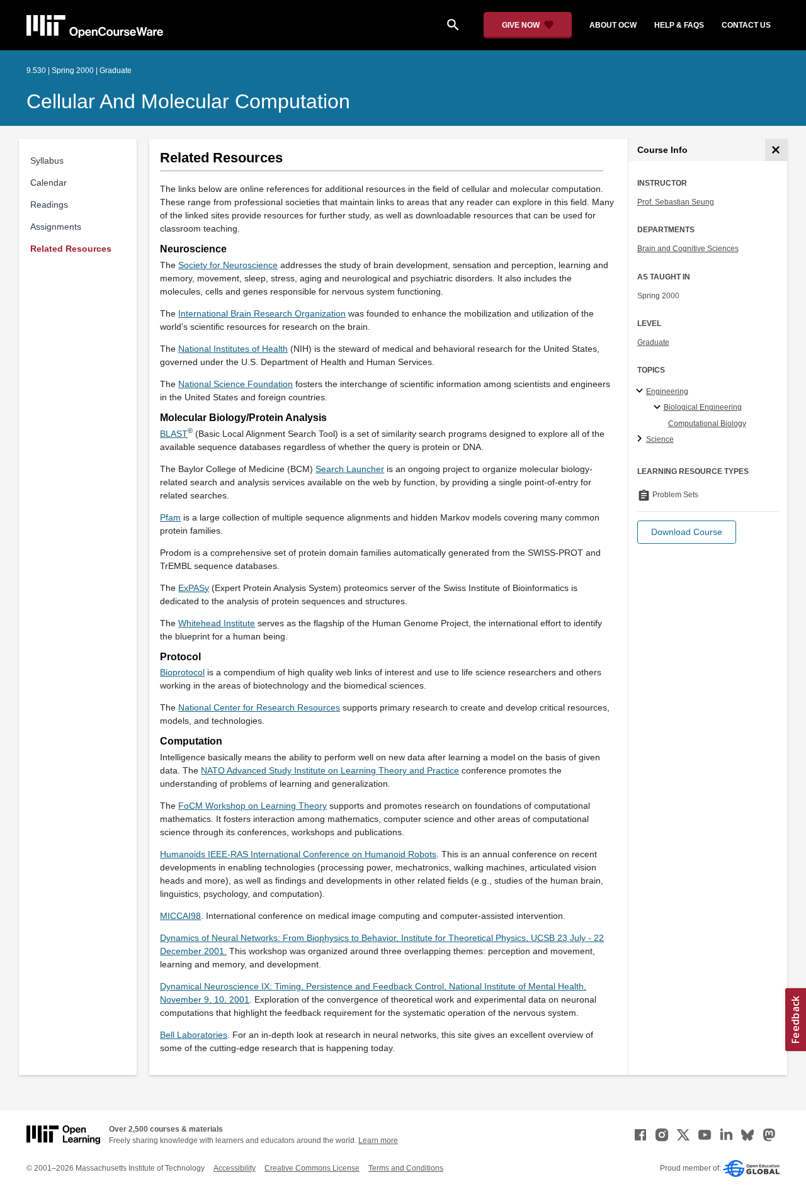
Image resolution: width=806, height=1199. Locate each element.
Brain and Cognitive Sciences (688, 248)
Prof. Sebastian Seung (675, 202)
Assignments (55, 227)
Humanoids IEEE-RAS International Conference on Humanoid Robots (298, 854)
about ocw (613, 25)
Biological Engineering (703, 407)
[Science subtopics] (641, 439)
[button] (686, 532)
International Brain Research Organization (262, 313)
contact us (746, 25)
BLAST (174, 434)
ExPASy (193, 588)
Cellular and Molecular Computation (188, 101)
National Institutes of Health (233, 349)
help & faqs (679, 25)
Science (660, 439)
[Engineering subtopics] (641, 391)
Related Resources (70, 249)
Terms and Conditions (405, 1168)
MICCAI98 (180, 916)
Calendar (48, 182)
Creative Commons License (312, 1168)
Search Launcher (349, 469)
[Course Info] (776, 150)
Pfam (170, 517)
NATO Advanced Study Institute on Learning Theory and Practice (330, 770)
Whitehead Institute (216, 623)
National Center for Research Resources (259, 707)
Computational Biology (707, 423)
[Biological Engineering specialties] (658, 408)
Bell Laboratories (193, 1035)
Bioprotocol (182, 672)
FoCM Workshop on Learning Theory (252, 806)
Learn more (378, 1140)
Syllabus (47, 160)
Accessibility (234, 1168)
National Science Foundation (235, 384)
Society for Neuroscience (228, 265)
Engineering (667, 391)
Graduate (653, 342)
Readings (49, 205)
